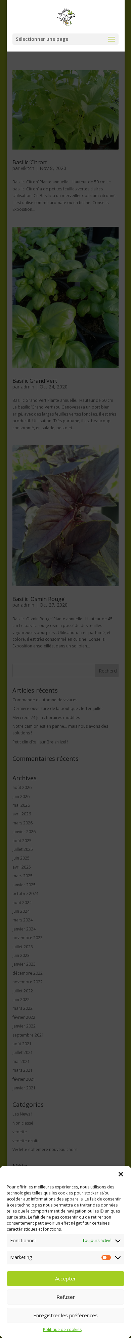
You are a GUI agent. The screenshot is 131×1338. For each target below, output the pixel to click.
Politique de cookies (62, 1329)
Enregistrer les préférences (65, 1315)
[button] (121, 1174)
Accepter (65, 1278)
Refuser (65, 1297)
